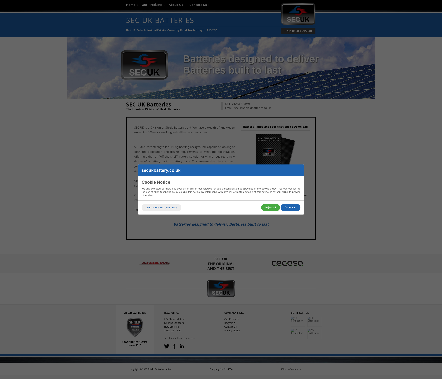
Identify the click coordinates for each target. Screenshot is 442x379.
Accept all (290, 207)
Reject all (270, 207)
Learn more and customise (161, 207)
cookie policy (269, 188)
